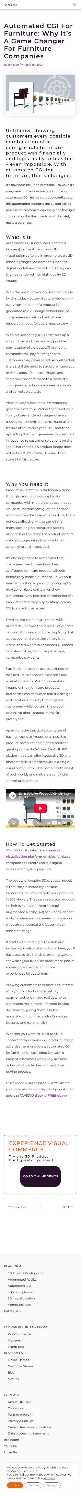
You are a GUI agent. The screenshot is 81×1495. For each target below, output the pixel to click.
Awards (13, 1379)
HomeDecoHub (19, 1305)
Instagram (11, 1440)
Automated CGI (19, 1286)
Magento (14, 1340)
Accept (15, 1485)
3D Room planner (21, 1292)
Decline (33, 1485)
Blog (11, 1372)
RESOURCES (13, 1353)
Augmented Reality (22, 1279)
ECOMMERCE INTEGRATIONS (26, 1327)
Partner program (20, 1414)
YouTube (10, 1446)
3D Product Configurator (26, 1273)
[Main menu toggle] (74, 4)
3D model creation (21, 1298)
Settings (52, 1485)
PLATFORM (12, 1266)
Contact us (16, 1408)
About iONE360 (19, 1402)
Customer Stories (20, 1366)
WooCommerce (19, 1334)
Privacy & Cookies (20, 1421)
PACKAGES (12, 1311)
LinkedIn (10, 1452)
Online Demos (18, 1360)
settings (49, 1478)
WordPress (16, 1347)
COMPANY (12, 1395)
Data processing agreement (28, 1433)
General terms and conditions (29, 1427)
